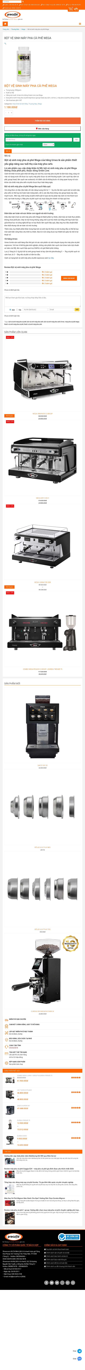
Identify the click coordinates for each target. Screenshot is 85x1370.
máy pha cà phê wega (72, 322)
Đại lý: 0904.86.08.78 (73, 5)
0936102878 (7, 1259)
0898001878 (12, 1266)
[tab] (8, 151)
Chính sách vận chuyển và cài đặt (57, 1253)
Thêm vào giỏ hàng (42, 121)
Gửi (77, 309)
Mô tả (8, 151)
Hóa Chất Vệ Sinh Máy (20, 104)
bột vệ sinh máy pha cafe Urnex (54, 322)
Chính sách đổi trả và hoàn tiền (56, 1263)
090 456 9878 (21, 1259)
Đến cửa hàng (43, 129)
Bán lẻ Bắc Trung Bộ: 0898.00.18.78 (53, 5)
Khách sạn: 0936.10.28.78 (12, 8)
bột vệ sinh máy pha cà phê (17, 322)
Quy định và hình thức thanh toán (57, 1249)
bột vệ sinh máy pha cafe (35, 322)
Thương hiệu (15, 29)
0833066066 (20, 1256)
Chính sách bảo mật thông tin (56, 1259)
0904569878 (13, 1048)
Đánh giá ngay (69, 278)
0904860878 (23, 1266)
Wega (23, 29)
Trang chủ (6, 29)
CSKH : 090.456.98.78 (11, 5)
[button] (5, 43)
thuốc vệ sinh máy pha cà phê (13, 324)
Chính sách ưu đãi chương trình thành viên (60, 1266)
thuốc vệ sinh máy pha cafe (33, 324)
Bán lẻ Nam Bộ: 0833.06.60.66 (30, 5)
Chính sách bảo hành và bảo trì (57, 1256)
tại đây (51, 258)
